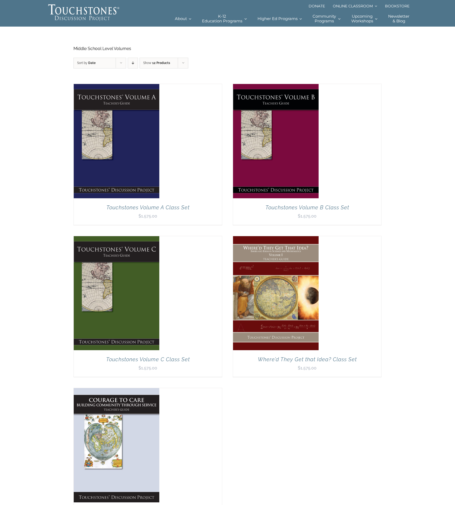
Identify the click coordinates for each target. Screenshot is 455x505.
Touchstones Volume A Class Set (148, 207)
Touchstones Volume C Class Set (148, 359)
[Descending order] (133, 63)
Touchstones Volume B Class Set (307, 207)
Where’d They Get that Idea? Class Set (307, 359)
